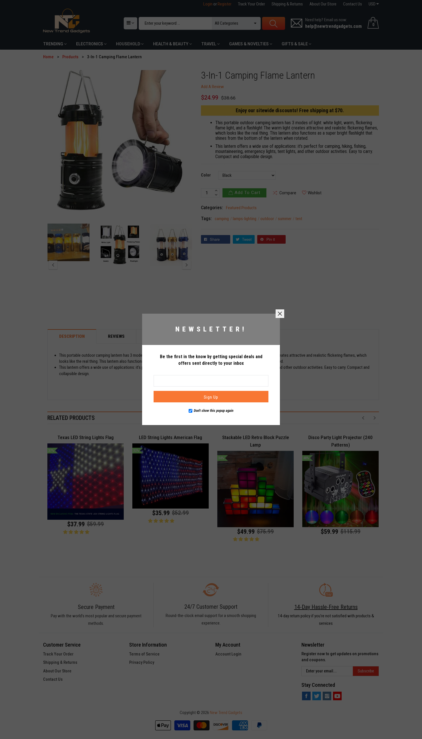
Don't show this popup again (213, 411)
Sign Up (211, 397)
